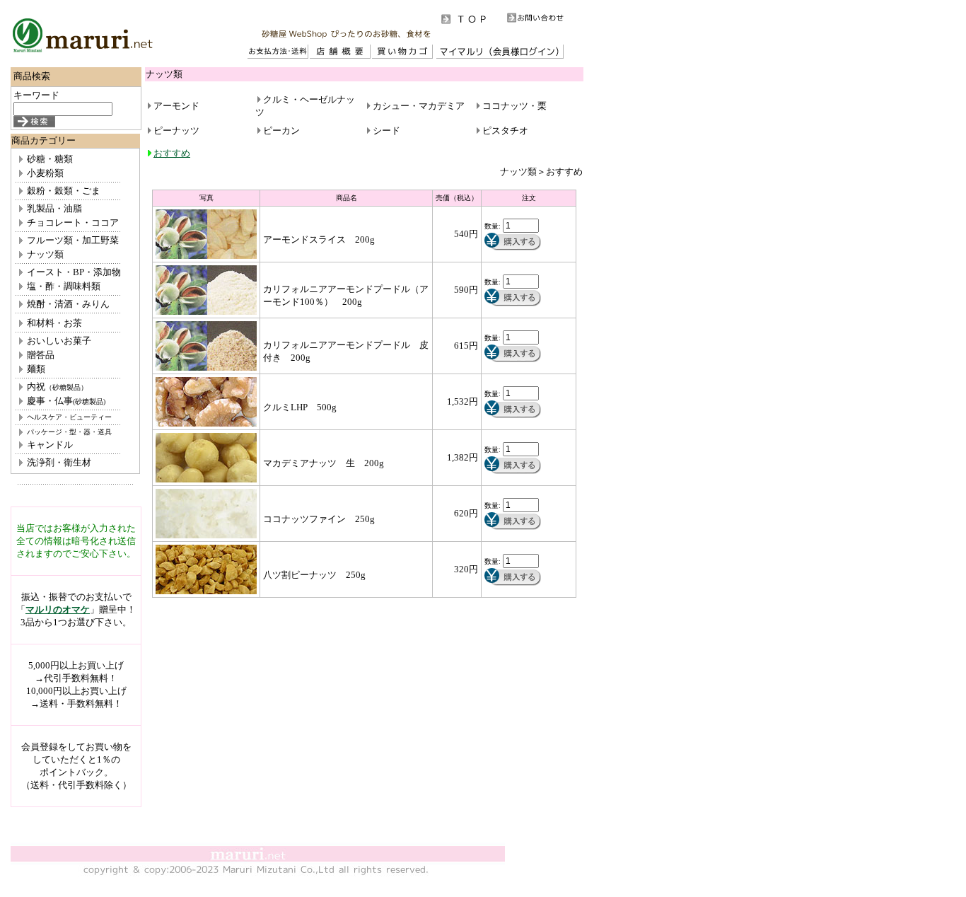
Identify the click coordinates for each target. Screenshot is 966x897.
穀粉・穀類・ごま (63, 190)
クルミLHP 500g (300, 407)
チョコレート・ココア (73, 222)
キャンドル (50, 444)
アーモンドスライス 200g (319, 239)
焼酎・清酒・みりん (68, 304)
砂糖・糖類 (50, 159)
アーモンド (176, 105)
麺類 (36, 369)
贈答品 (40, 354)
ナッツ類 (45, 254)
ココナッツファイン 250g (319, 519)
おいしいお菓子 (59, 340)
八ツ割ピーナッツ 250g (314, 574)
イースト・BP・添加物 (74, 272)
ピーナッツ (176, 130)
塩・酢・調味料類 (63, 286)
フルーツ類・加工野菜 (73, 240)
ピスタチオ (505, 130)
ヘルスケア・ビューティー (69, 417)
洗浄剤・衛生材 (59, 462)
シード (386, 130)
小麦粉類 (45, 173)
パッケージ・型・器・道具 (69, 432)
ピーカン (281, 130)
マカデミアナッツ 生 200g (323, 463)
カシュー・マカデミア (419, 105)
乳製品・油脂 (54, 208)
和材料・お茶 (54, 323)
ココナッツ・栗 (514, 105)
